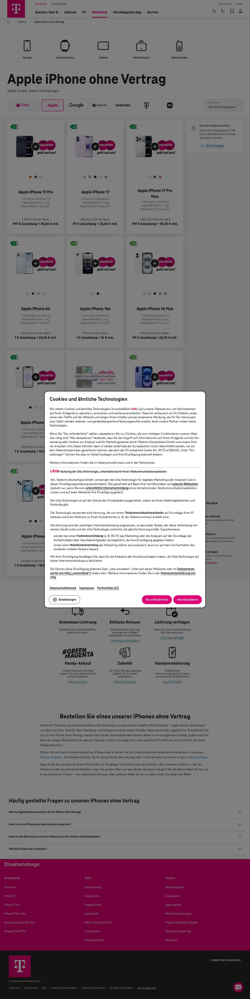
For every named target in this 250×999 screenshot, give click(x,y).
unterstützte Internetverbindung (107, 488)
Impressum (86, 588)
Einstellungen (67, 600)
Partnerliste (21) (108, 588)
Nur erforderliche (156, 600)
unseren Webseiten (185, 484)
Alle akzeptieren (187, 600)
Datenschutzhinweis (63, 588)
